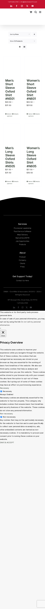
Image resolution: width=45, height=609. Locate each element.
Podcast (22, 257)
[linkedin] (14, 307)
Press (22, 267)
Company (22, 260)
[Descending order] (34, 34)
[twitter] (27, 307)
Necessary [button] (4, 388)
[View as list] (24, 47)
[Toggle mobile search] (35, 12)
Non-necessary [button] (6, 414)
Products (22, 244)
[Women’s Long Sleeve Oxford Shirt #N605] (33, 134)
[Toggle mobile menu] (40, 12)
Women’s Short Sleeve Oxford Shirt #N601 (33, 89)
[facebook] (18, 307)
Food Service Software (22, 231)
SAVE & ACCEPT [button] (7, 442)
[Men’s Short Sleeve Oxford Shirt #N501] (12, 66)
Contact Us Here (22, 280)
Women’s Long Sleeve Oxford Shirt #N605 (33, 157)
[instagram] (22, 307)
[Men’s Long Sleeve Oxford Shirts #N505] (12, 134)
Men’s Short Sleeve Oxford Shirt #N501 (10, 89)
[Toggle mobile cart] (31, 12)
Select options (9, 115)
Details (16, 114)
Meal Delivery (22, 235)
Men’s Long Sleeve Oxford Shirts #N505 (10, 157)
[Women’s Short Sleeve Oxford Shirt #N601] (33, 66)
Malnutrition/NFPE (22, 238)
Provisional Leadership (22, 228)
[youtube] (31, 307)
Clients (22, 263)
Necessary (7, 391)
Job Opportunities (22, 241)
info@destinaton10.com (28, 2)
